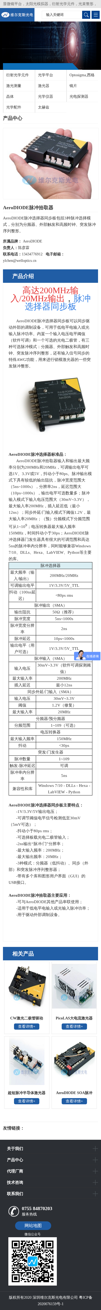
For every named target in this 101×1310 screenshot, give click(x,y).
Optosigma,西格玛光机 (81, 77)
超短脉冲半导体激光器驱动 (27, 1094)
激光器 (43, 86)
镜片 (73, 86)
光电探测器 (78, 97)
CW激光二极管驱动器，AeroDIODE (26, 1020)
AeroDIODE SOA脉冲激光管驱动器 (74, 1094)
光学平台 (45, 75)
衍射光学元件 (17, 75)
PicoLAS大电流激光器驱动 (74, 1020)
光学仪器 (45, 97)
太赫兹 (43, 107)
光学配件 (13, 107)
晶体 (10, 97)
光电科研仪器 (41, 1128)
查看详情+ (26, 1027)
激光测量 (13, 86)
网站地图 (33, 1225)
